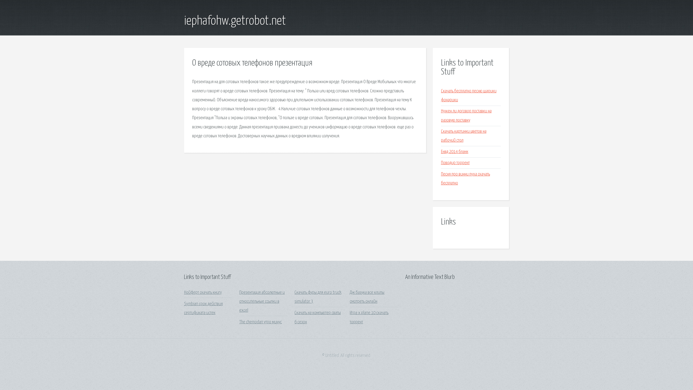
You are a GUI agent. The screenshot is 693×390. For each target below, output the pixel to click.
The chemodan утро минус (260, 322)
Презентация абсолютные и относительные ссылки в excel (262, 301)
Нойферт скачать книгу (203, 292)
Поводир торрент (455, 163)
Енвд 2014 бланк (454, 152)
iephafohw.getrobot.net (235, 21)
